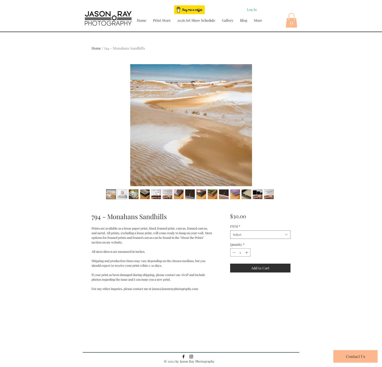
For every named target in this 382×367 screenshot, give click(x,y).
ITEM (235, 226)
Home (96, 48)
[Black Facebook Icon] (183, 356)
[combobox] (260, 234)
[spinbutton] (240, 252)
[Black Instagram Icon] (191, 356)
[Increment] (247, 252)
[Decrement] (233, 252)
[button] (162, 20)
